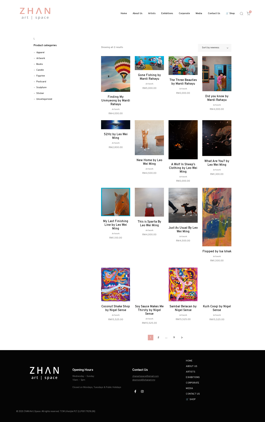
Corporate (184, 13)
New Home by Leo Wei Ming (149, 162)
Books (39, 64)
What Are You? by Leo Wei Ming (216, 163)
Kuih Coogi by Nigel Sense (217, 308)
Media (199, 13)
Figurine (40, 75)
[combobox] (214, 48)
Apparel (40, 52)
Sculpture (41, 87)
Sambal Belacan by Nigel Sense (183, 308)
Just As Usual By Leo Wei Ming (183, 230)
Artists (152, 13)
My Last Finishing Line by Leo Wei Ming (115, 225)
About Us (137, 13)
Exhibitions (167, 13)
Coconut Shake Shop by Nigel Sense (115, 308)
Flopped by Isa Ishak (216, 252)
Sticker (40, 93)
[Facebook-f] (135, 391)
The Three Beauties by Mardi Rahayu (183, 82)
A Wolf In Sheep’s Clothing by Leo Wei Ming (183, 168)
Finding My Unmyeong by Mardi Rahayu (115, 100)
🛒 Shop (230, 13)
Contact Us (214, 13)
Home (124, 13)
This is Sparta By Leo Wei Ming (149, 223)
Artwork (116, 109)
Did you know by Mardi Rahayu (217, 98)
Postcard (41, 81)
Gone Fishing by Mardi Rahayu (149, 77)
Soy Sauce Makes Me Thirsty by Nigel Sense (149, 310)
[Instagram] (142, 391)
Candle (40, 70)
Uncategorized (44, 99)
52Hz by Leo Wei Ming (116, 136)
